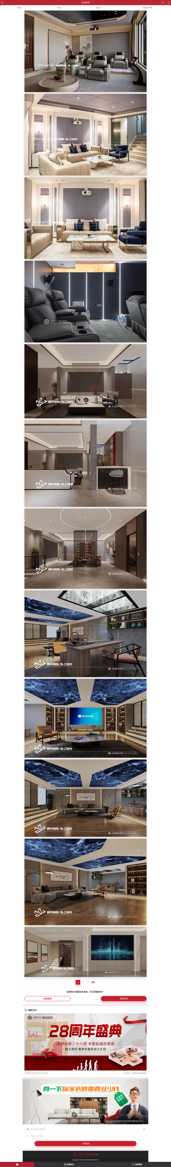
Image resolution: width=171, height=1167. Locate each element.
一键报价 (85, 1143)
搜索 (163, 2)
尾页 (93, 982)
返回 (2, 2)
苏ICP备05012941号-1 (92, 1160)
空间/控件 (146, 8)
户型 (58, 8)
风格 (19, 8)
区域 (97, 8)
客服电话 (124, 998)
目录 (168, 2)
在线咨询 (47, 998)
